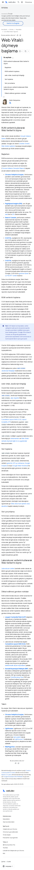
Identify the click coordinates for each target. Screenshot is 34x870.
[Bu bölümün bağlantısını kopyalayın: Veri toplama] (13, 449)
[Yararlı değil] (20, 35)
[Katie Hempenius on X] (10, 103)
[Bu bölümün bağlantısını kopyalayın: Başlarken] (11, 154)
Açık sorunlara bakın (8, 822)
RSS (4, 853)
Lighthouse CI (19, 739)
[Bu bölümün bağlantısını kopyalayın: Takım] (8, 704)
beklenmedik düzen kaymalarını (15, 665)
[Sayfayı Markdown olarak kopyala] (25, 51)
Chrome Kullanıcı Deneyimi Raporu (13, 168)
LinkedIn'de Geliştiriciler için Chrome (13, 850)
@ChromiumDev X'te (9, 845)
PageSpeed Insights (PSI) (13, 204)
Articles (4, 8)
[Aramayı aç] (18, 2)
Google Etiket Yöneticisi (20, 466)
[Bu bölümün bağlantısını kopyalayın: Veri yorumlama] (16, 512)
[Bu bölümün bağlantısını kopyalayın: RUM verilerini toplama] (21, 298)
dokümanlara (15, 438)
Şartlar (3, 861)
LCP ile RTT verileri (11, 276)
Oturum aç (28, 2)
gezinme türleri (24, 273)
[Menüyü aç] (3, 2)
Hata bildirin (6, 819)
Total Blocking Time (17, 677)
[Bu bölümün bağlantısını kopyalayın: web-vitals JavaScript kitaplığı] (27, 384)
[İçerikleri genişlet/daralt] (13, 58)
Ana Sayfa (4, 29)
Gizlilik (9, 861)
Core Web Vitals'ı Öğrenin (11, 31)
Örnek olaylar (7, 835)
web (6, 214)
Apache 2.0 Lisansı (6, 774)
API (13, 214)
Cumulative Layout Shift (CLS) (11, 419)
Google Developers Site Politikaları (13, 776)
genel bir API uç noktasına (15, 463)
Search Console (10, 218)
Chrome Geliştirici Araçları (14, 175)
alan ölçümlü (15, 398)
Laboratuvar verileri (7, 568)
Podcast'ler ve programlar (10, 837)
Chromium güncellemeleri (10, 832)
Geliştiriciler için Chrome (10, 829)
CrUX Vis (8, 238)
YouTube (5, 848)
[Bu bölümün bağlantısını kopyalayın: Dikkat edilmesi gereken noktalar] (30, 592)
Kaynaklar (18, 29)
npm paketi (17, 737)
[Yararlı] (17, 35)
